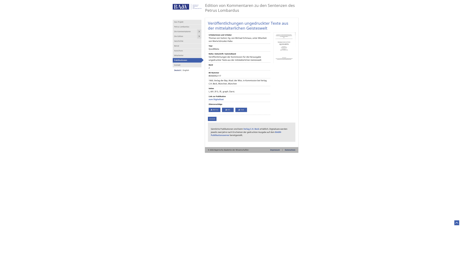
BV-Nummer (214, 73)
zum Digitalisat (216, 99)
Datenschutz (290, 150)
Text (242, 110)
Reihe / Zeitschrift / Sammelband (222, 54)
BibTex (215, 110)
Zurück (212, 119)
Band (211, 65)
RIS (228, 110)
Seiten (211, 88)
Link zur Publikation (217, 96)
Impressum (275, 150)
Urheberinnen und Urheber (220, 35)
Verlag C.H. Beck (251, 129)
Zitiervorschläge (215, 104)
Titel (210, 46)
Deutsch (177, 70)
